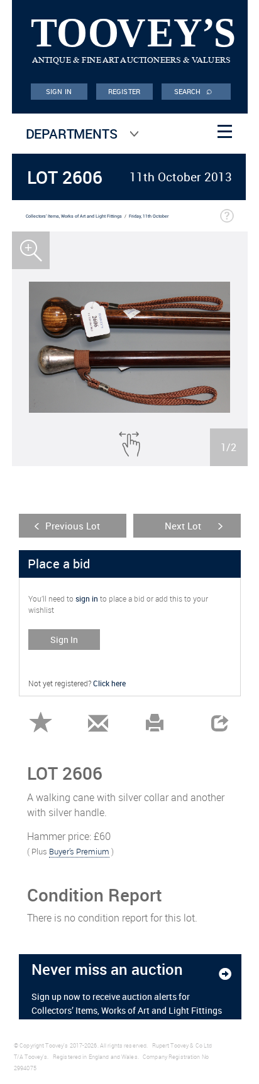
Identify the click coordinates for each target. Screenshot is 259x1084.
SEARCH (193, 90)
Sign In (64, 640)
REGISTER (124, 91)
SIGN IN (59, 91)
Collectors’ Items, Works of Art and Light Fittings (74, 216)
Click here (109, 683)
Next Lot (183, 525)
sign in (86, 598)
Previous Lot (72, 525)
